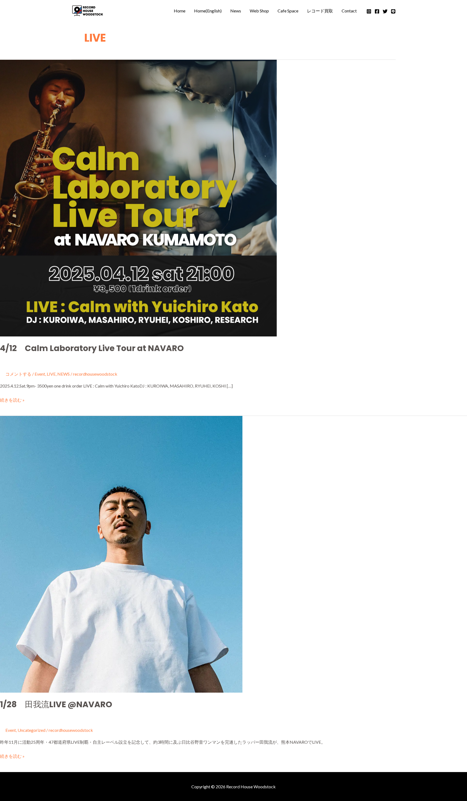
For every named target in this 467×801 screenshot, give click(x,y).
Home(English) (208, 10)
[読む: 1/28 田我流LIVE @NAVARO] (121, 553)
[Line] (393, 11)
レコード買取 (320, 10)
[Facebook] (377, 11)
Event (40, 373)
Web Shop (259, 10)
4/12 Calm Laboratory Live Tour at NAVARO (92, 348)
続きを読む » (12, 399)
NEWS (63, 373)
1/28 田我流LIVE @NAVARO (60, 704)
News (235, 10)
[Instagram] (368, 11)
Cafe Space (288, 10)
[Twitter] (385, 11)
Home (179, 10)
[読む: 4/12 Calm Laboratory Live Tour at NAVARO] (138, 197)
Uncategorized (31, 730)
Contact (349, 10)
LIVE (51, 373)
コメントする (18, 373)
